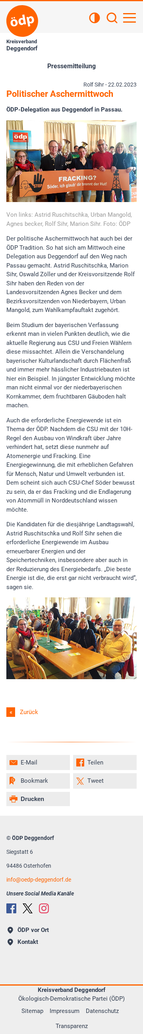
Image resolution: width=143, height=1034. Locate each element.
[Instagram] (44, 908)
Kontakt (27, 941)
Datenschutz (102, 1011)
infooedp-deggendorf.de (38, 879)
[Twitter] (28, 908)
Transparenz (72, 1026)
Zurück (29, 712)
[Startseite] (22, 21)
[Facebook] (11, 908)
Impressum (64, 1011)
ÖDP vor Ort (33, 930)
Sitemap (32, 1011)
